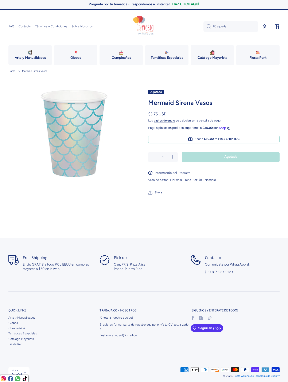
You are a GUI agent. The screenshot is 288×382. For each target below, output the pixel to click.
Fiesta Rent (16, 344)
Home (11, 70)
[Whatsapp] (17, 378)
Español (17, 374)
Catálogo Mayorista (21, 339)
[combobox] (230, 26)
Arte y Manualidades (21, 317)
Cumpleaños (16, 328)
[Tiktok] (25, 378)
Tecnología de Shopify (267, 375)
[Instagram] (3, 378)
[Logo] (144, 26)
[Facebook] (10, 378)
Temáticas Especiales (22, 333)
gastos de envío (164, 120)
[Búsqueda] (207, 26)
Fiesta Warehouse (243, 375)
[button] (277, 26)
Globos (13, 323)
